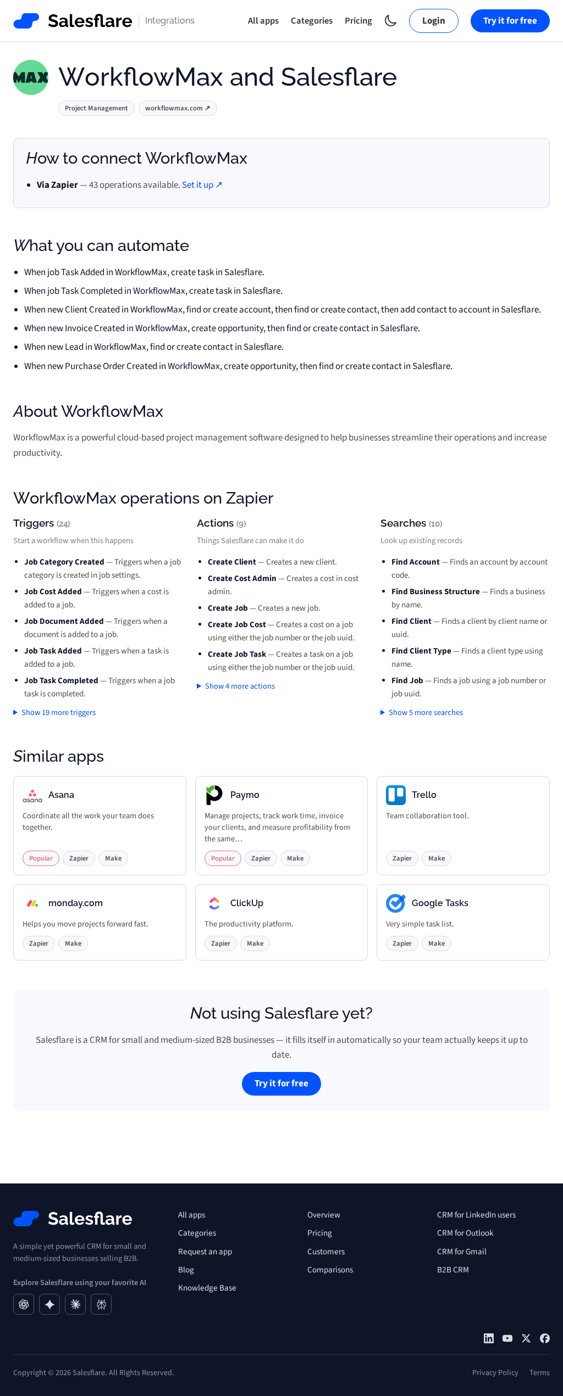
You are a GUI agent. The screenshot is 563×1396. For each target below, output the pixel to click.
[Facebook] (545, 1338)
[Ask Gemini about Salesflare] (49, 1304)
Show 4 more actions (240, 686)
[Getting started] (507, 1338)
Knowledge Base (207, 1288)
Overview (323, 1215)
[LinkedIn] (489, 1338)
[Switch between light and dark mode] (390, 20)
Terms (539, 1372)
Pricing (358, 20)
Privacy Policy (495, 1372)
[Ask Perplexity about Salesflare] (101, 1304)
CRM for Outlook (465, 1233)
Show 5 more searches (426, 712)
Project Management (96, 108)
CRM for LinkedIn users (476, 1215)
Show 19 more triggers (58, 712)
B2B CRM (453, 1270)
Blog (186, 1270)
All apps (263, 20)
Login (433, 20)
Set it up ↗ (202, 185)
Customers (326, 1252)
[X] (526, 1338)
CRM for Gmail (462, 1252)
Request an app (205, 1252)
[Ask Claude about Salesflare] (75, 1304)
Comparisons (330, 1270)
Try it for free (510, 20)
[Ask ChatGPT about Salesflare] (23, 1304)
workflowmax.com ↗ (178, 108)
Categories (312, 20)
